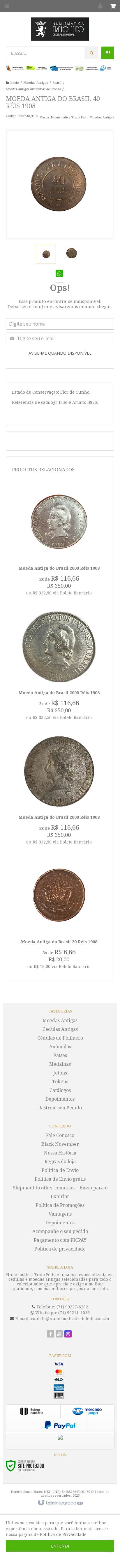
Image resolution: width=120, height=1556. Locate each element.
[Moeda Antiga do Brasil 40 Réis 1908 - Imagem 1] (46, 254)
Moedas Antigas (35, 83)
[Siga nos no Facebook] (50, 1334)
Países (60, 1055)
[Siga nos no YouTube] (59, 1334)
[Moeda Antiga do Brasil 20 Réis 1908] (59, 916)
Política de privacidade (60, 1249)
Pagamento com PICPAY (60, 1240)
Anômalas (60, 1046)
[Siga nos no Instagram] (68, 1334)
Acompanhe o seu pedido (60, 1231)
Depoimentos (60, 1099)
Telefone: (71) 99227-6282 (61, 1307)
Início (14, 83)
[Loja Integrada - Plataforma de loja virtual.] (60, 1503)
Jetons (60, 1073)
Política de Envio (60, 1170)
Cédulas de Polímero (60, 1038)
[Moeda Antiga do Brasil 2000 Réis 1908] (59, 542)
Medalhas (60, 1064)
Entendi (60, 1546)
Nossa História (60, 1153)
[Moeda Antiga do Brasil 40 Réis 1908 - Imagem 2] (71, 253)
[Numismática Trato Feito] (60, 29)
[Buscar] (91, 53)
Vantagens (60, 1214)
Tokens (60, 1081)
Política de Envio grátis (60, 1179)
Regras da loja (60, 1161)
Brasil (56, 83)
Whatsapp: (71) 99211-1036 (62, 1312)
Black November (60, 1144)
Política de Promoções (60, 1205)
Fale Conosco (60, 1135)
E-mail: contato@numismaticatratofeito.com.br (62, 1318)
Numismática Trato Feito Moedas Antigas (82, 117)
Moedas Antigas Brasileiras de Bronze (33, 89)
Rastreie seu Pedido (60, 1108)
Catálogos (60, 1090)
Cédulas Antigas (60, 1029)
